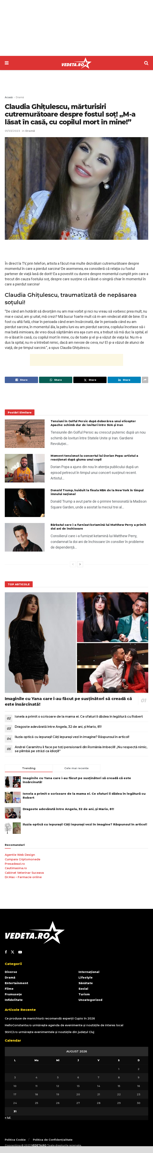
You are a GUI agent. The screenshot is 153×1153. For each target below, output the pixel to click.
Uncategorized (90, 1000)
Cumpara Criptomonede (22, 859)
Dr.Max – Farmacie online (23, 877)
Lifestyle (85, 977)
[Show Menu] (7, 63)
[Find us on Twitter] (12, 952)
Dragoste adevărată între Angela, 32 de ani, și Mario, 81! (58, 727)
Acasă (9, 97)
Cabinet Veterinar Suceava (24, 873)
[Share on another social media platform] (145, 380)
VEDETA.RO (38, 1145)
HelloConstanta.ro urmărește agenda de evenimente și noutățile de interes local (64, 1025)
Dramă (20, 97)
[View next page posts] (80, 564)
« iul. (8, 1117)
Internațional (88, 972)
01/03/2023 (12, 130)
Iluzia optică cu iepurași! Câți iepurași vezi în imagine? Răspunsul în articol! (72, 737)
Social (83, 989)
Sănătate (85, 983)
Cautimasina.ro (16, 868)
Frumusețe (13, 994)
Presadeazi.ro (15, 864)
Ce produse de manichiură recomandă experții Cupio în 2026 (50, 1018)
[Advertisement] (76, 28)
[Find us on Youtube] (20, 952)
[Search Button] (146, 63)
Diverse (11, 972)
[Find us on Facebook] (6, 952)
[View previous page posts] (73, 564)
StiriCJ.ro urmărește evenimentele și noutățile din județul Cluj (49, 1032)
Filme (9, 989)
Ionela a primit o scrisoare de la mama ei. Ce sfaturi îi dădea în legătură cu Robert (79, 716)
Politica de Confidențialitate (53, 1139)
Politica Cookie (15, 1139)
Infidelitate (14, 1000)
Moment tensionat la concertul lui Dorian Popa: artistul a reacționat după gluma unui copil (94, 458)
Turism (84, 994)
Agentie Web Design (20, 855)
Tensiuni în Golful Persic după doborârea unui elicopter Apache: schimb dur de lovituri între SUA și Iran (93, 423)
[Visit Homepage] (76, 63)
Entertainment (16, 983)
